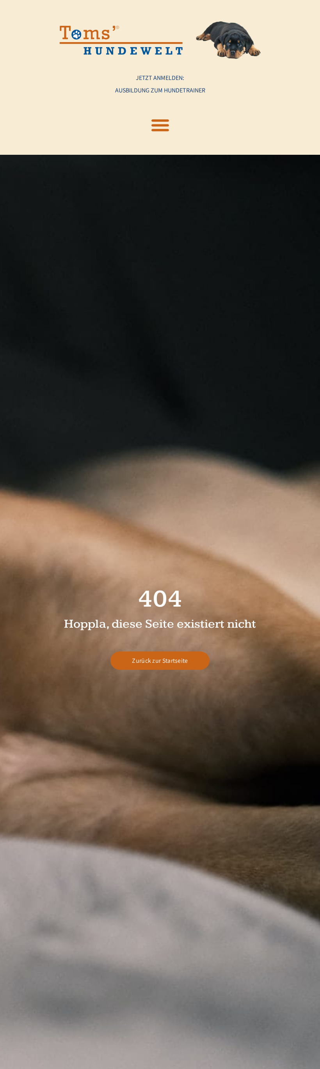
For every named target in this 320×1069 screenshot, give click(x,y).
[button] (160, 125)
